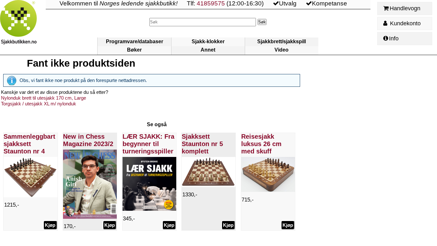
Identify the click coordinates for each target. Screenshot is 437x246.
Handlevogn (405, 8)
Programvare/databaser (134, 41)
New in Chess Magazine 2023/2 (88, 140)
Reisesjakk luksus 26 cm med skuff (261, 144)
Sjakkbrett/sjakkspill (281, 41)
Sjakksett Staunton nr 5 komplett (202, 144)
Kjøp (50, 225)
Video (281, 50)
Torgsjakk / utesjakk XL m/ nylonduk (38, 103)
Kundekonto (404, 23)
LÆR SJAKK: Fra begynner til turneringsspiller (148, 144)
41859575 (211, 3)
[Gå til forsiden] (23, 27)
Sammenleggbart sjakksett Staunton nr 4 (29, 144)
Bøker (134, 50)
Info (394, 38)
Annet (208, 50)
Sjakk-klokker (208, 41)
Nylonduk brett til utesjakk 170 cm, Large (43, 98)
